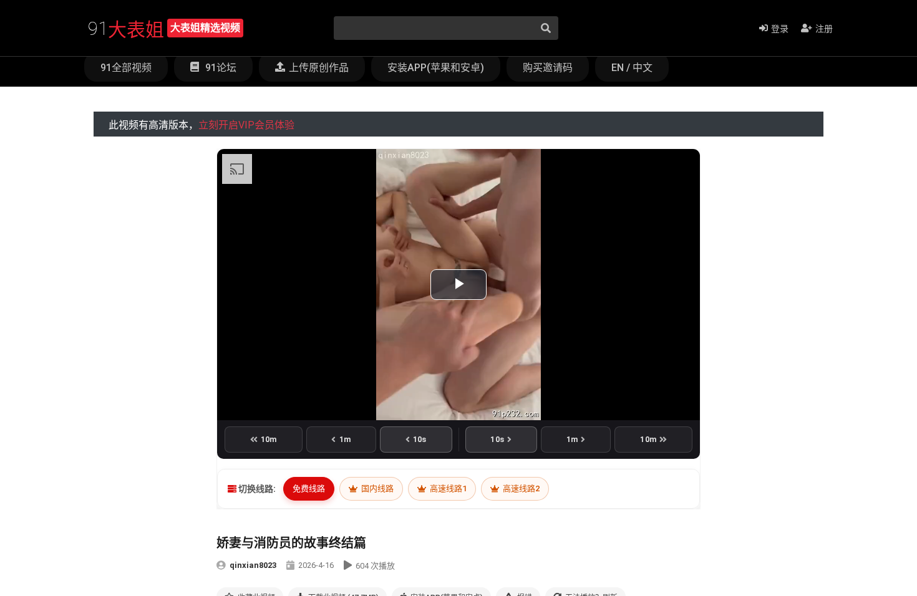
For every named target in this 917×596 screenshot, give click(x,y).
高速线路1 (447, 488)
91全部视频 (126, 68)
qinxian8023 (253, 565)
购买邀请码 (548, 68)
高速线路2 (520, 488)
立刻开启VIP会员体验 (246, 125)
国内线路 (376, 488)
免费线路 (309, 488)
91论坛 (219, 68)
